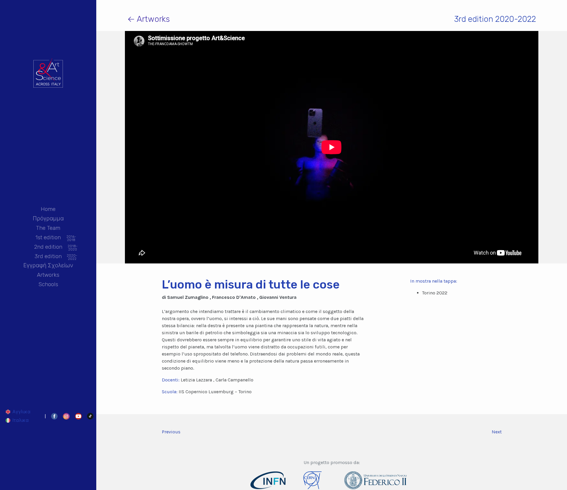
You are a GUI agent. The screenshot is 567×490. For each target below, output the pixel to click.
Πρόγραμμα (48, 218)
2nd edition (48, 247)
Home (48, 209)
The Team (48, 227)
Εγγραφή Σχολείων (48, 265)
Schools (48, 284)
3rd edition (48, 256)
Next (497, 432)
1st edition (48, 238)
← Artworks (148, 19)
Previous (171, 432)
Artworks (48, 274)
